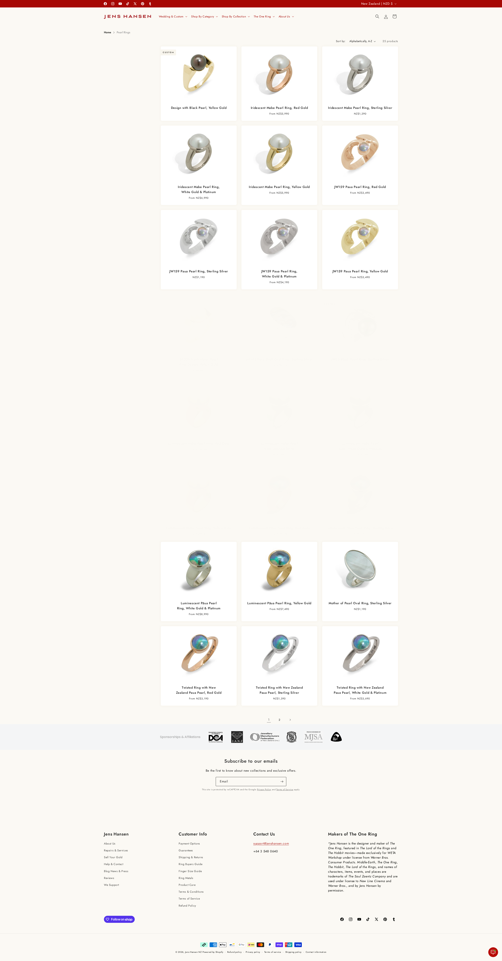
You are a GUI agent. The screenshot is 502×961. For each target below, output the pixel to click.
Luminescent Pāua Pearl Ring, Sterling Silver (360, 528)
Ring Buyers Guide (190, 864)
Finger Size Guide (190, 871)
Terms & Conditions (191, 892)
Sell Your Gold (113, 857)
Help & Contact (113, 864)
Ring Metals (186, 878)
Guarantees (186, 850)
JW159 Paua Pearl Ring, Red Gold (360, 187)
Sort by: (341, 41)
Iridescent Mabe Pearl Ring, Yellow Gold (279, 187)
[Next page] (290, 719)
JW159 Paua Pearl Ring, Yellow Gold (360, 271)
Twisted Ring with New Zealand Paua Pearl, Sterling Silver (279, 690)
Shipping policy (293, 952)
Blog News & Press (116, 871)
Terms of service (272, 952)
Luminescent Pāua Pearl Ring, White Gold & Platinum (199, 606)
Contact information (316, 952)
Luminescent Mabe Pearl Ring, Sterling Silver (279, 446)
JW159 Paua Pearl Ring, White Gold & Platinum (279, 274)
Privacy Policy (264, 789)
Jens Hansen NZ (193, 952)
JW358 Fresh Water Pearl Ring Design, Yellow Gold (198, 362)
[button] (172, 16)
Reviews (109, 878)
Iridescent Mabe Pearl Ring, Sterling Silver (360, 108)
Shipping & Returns (191, 857)
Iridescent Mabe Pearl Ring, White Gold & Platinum (199, 189)
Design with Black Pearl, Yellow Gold (199, 108)
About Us (109, 843)
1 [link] (269, 719)
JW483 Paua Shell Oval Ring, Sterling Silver (279, 359)
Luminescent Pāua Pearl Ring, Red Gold (279, 528)
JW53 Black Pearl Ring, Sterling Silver (360, 359)
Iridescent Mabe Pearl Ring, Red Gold (279, 108)
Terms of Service (284, 789)
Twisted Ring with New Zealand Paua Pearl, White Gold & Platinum (360, 690)
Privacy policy (253, 952)
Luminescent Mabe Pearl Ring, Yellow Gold (198, 528)
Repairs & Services (116, 850)
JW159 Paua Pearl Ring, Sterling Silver (198, 271)
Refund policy (234, 952)
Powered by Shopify (213, 952)
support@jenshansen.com (271, 843)
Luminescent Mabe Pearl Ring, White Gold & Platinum (360, 446)
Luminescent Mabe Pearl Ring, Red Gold (198, 444)
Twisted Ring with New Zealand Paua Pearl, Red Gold (199, 690)
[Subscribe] (281, 781)
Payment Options (189, 843)
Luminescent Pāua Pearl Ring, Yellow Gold (279, 603)
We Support (111, 885)
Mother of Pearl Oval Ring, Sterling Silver (360, 603)
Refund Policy (187, 906)
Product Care (187, 885)
